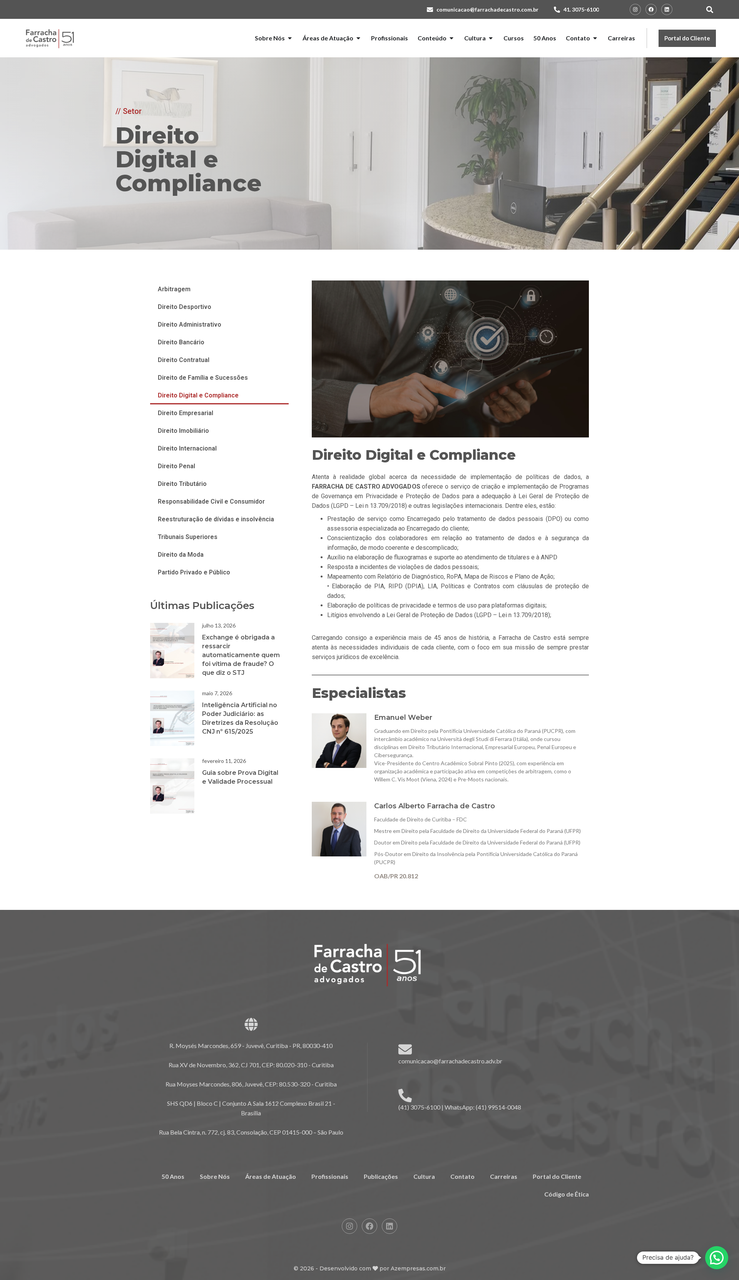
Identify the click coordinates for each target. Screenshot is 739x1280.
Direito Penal (176, 466)
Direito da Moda (181, 554)
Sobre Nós (215, 1176)
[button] (709, 9)
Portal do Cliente (557, 1176)
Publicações (381, 1176)
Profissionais (329, 1176)
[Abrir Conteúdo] (451, 38)
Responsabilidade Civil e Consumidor (211, 501)
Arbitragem (174, 289)
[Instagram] (635, 9)
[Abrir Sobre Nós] (290, 38)
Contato (462, 1176)
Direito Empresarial (185, 413)
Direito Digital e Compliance (198, 395)
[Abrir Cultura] (491, 38)
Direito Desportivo (184, 306)
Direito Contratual (183, 360)
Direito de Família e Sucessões (203, 377)
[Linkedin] (666, 9)
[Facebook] (651, 9)
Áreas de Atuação (270, 1176)
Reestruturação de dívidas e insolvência (216, 519)
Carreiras (503, 1176)
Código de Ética (566, 1194)
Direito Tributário (182, 483)
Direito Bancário (181, 342)
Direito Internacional (187, 448)
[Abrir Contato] (595, 38)
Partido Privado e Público (194, 572)
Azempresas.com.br (418, 1268)
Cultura (424, 1176)
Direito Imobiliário (183, 430)
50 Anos (173, 1176)
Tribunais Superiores (187, 537)
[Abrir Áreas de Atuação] (358, 38)
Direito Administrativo (189, 324)
